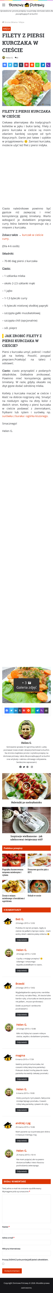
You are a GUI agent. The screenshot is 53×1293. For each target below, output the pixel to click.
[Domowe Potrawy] (26, 4)
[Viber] (48, 65)
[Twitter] (10, 65)
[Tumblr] (21, 65)
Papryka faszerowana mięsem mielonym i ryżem (12, 872)
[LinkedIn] (15, 65)
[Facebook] (5, 65)
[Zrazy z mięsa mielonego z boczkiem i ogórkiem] (13, 886)
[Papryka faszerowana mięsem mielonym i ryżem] (13, 860)
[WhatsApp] (37, 65)
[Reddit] (32, 65)
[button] (26, 685)
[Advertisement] (26, 178)
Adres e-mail (8, 1237)
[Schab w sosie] (39, 886)
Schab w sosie (34, 895)
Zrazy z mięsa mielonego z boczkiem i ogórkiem (13, 898)
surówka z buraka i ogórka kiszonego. (25, 416)
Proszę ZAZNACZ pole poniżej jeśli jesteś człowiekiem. (25, 1259)
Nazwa (6, 1226)
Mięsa (21, 22)
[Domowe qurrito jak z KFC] (39, 860)
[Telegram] (43, 65)
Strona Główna (10, 22)
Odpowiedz (22, 940)
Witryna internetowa (11, 1248)
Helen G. (9, 57)
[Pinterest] (26, 65)
